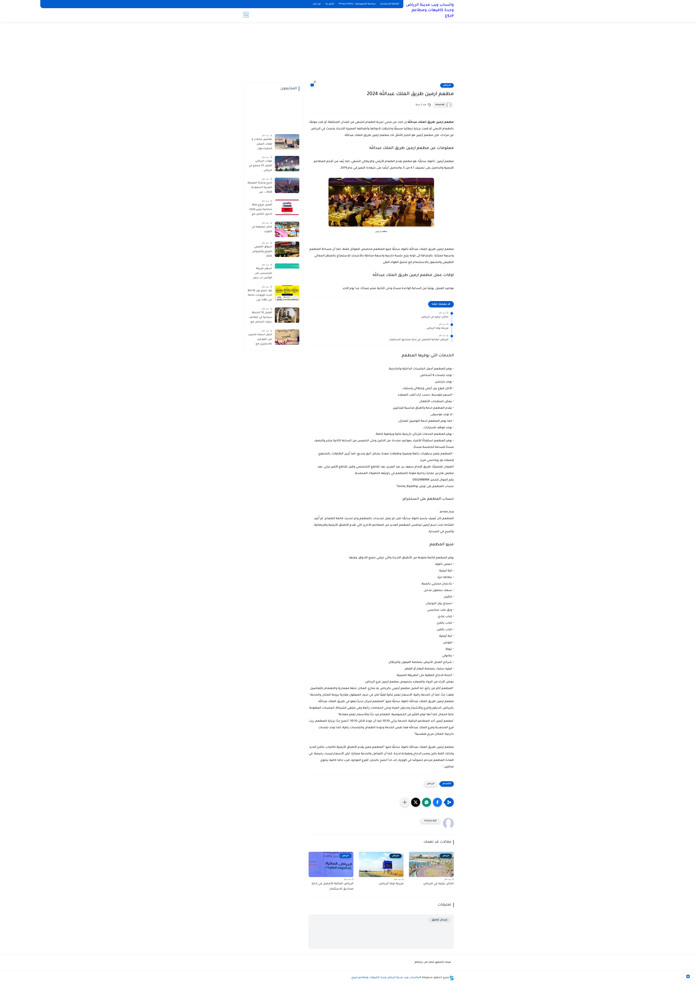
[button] (437, 802)
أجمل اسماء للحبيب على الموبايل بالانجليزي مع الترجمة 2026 (260, 340)
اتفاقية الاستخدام (389, 4)
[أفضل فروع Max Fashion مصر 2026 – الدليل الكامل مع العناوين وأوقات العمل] (287, 207)
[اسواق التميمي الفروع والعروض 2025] (287, 249)
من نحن (317, 4)
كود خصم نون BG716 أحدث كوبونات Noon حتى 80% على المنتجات (260, 296)
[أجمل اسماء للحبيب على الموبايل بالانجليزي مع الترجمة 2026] (287, 337)
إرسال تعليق (439, 920)
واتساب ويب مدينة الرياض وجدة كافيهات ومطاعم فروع (430, 10)
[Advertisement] (348, 54)
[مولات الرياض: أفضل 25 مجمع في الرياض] (287, 163)
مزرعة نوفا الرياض (437, 328)
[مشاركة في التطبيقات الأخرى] (404, 802)
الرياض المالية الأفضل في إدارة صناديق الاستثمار (419, 339)
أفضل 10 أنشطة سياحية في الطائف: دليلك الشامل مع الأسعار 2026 (260, 318)
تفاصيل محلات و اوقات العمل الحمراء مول (262, 144)
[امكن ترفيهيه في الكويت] (287, 229)
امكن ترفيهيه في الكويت (262, 229)
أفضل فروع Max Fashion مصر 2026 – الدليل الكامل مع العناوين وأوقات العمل (260, 210)
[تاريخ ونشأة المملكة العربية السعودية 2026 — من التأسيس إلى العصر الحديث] (287, 185)
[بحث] (246, 15)
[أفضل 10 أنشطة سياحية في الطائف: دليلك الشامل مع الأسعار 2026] (287, 315)
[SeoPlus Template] (451, 977)
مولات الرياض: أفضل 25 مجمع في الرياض (260, 166)
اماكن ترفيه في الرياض (434, 317)
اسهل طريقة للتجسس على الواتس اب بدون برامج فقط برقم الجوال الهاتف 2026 (260, 274)
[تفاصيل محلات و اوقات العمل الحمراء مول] (287, 142)
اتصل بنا (329, 4)
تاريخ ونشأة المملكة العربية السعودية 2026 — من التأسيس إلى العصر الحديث (260, 188)
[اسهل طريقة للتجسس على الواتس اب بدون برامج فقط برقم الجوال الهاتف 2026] (287, 271)
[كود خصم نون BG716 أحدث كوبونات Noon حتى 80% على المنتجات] (287, 293)
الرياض (447, 85)
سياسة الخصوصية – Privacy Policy (357, 4)
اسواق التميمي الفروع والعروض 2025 (262, 252)
